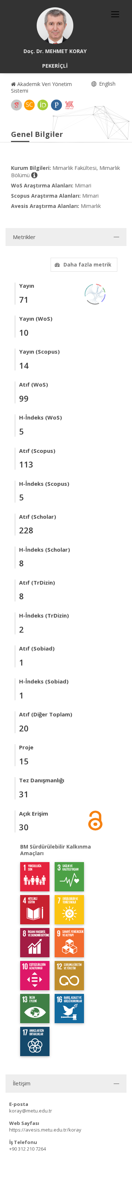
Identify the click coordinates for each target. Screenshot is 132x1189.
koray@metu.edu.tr (30, 1110)
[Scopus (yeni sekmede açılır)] (29, 105)
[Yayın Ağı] (95, 293)
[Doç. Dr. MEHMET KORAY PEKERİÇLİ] (55, 25)
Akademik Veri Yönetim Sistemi (41, 87)
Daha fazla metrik (87, 264)
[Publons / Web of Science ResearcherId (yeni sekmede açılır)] (56, 105)
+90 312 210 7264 (27, 1148)
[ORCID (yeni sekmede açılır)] (43, 105)
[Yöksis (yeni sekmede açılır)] (69, 105)
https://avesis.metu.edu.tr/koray (45, 1129)
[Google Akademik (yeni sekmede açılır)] (16, 105)
